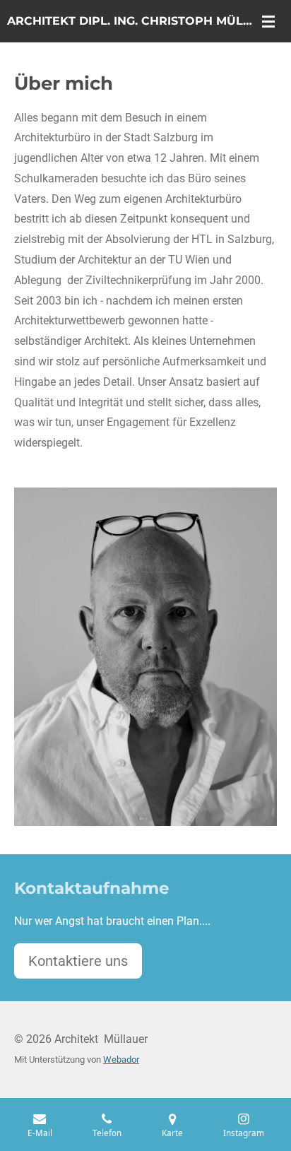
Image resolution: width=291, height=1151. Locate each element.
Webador (121, 1059)
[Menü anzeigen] (268, 21)
